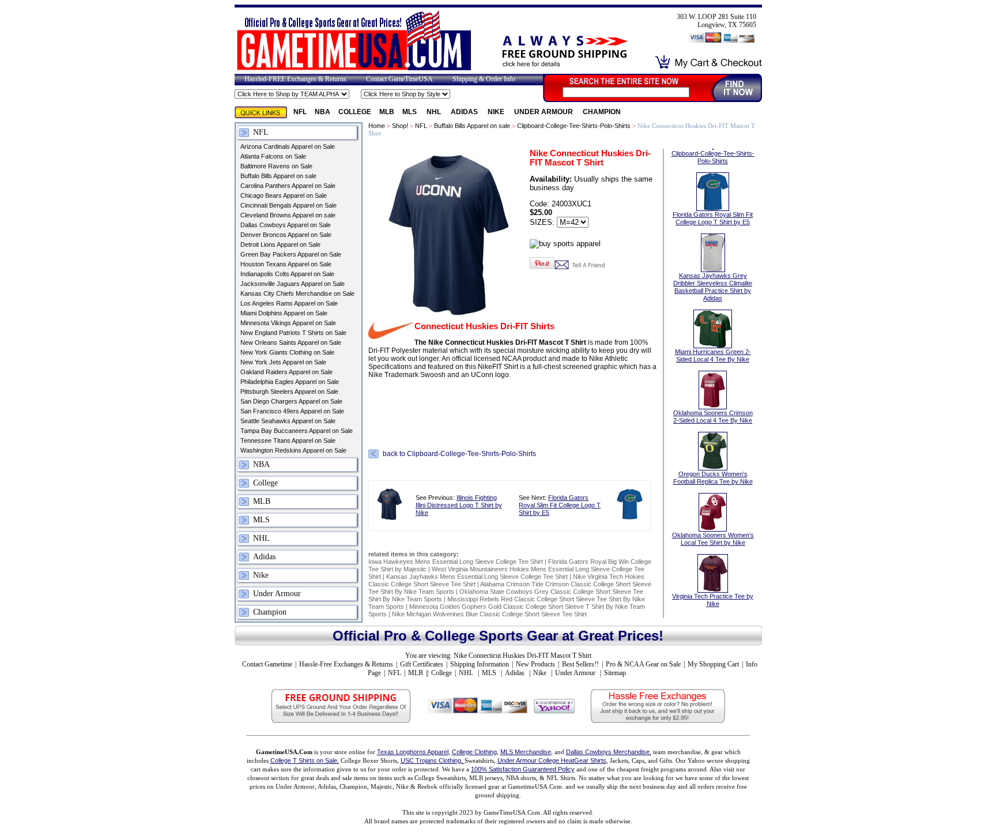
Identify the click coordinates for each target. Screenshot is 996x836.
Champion (602, 112)
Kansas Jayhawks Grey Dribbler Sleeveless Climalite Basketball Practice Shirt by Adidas (712, 287)
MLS (410, 112)
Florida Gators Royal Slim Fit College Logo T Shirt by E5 (560, 505)
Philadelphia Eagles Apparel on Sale (289, 381)
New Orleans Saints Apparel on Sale (290, 342)
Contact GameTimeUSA (399, 79)
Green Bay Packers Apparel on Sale (290, 254)
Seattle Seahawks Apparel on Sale (287, 420)
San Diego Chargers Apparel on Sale (291, 401)
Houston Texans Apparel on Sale (285, 264)
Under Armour (544, 112)
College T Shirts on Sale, (304, 760)
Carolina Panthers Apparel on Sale (287, 185)
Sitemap (615, 673)
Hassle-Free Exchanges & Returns (346, 664)
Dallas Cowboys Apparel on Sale (285, 224)
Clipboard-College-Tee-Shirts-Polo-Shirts (574, 125)
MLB (386, 112)
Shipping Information (479, 664)
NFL (300, 112)
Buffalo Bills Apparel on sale (278, 175)
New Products (535, 664)
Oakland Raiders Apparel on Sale (286, 371)
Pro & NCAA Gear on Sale (643, 664)
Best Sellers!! (580, 664)
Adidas (465, 112)
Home (376, 125)
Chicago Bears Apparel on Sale (283, 195)
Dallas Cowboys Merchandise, (608, 751)
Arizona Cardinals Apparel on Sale (287, 146)
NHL (435, 112)
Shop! (400, 125)
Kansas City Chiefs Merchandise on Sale (297, 293)
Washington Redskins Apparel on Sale (293, 450)
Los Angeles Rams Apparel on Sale (289, 303)
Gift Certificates (421, 664)
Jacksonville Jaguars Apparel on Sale (292, 283)
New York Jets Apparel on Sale (283, 362)
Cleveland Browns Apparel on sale (287, 215)
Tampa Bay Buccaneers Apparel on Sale (296, 430)
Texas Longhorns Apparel (412, 751)
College (354, 112)
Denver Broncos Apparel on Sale (285, 234)
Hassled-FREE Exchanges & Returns (295, 79)
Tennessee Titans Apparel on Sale (287, 440)
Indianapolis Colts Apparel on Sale (287, 273)
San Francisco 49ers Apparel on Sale (292, 411)
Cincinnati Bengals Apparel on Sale (288, 205)
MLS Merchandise (525, 751)
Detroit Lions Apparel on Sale (280, 244)
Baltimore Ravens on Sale (276, 166)
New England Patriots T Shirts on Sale (293, 332)
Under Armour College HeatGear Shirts (551, 760)
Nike (497, 112)
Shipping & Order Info (483, 79)
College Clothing (474, 751)
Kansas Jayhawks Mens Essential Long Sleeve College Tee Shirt (477, 576)
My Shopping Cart (713, 664)
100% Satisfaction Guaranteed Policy (523, 769)
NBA (322, 112)
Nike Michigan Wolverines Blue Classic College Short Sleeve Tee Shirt (489, 614)
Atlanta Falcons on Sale (273, 156)
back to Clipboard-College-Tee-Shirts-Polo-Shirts (459, 453)
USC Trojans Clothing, (433, 760)
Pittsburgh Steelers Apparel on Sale (289, 391)
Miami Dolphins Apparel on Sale (283, 313)
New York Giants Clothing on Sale (287, 352)
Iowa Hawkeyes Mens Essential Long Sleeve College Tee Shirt (455, 561)
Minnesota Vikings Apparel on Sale (288, 322)
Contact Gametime (267, 664)
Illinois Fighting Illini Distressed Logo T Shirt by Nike (459, 505)
